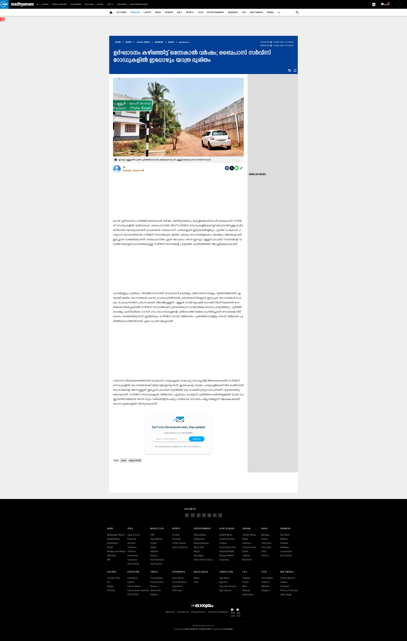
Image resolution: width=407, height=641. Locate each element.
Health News (226, 529)
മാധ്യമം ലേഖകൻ (133, 170)
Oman (153, 543)
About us (170, 612)
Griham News (249, 535)
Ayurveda (224, 559)
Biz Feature (286, 555)
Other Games (179, 543)
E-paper (45, 4)
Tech (264, 572)
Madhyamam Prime (138, 4)
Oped (130, 529)
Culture (111, 572)
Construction (249, 547)
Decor (245, 551)
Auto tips (177, 590)
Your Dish (266, 547)
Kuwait (153, 555)
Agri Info (223, 582)
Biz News (285, 535)
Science (265, 582)
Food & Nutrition (227, 547)
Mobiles (265, 586)
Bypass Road (135, 460)
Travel (270, 12)
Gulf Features (157, 559)
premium (135, 12)
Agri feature (225, 590)
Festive (265, 555)
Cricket (176, 535)
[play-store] (233, 612)
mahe (123, 460)
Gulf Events (156, 564)
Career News (134, 586)
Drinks (264, 539)
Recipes (265, 535)
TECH (200, 12)
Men (244, 586)
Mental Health (226, 555)
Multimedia (256, 12)
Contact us (183, 612)
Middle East (157, 529)
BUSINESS (285, 529)
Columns (132, 547)
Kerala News (113, 539)
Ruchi (264, 529)
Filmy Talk (199, 547)
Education (133, 572)
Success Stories (227, 586)
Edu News (133, 578)
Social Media (201, 572)
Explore (154, 594)
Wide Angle (286, 594)
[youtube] (209, 515)
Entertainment (215, 12)
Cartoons (132, 559)
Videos (283, 582)
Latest (147, 12)
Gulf (179, 12)
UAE (152, 535)
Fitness (223, 543)
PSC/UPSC (133, 594)
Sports (190, 12)
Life (244, 12)
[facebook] (227, 168)
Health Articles (227, 539)
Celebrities (199, 539)
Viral (196, 582)
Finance (284, 543)
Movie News (200, 535)
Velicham (89, 4)
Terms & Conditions (192, 446)
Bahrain (154, 551)
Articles (131, 543)
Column (246, 555)
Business (233, 12)
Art (108, 582)
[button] (4, 4)
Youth (245, 582)
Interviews (133, 555)
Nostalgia (199, 555)
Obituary (111, 555)
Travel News (156, 578)
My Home (121, 12)
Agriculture (226, 572)
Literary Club (113, 578)
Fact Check (133, 564)
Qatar (153, 547)
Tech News (267, 578)
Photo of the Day (289, 590)
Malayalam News (115, 535)
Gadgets (265, 590)
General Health (226, 551)
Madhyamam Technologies (198, 629)
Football (176, 539)
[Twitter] (231, 168)
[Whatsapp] (236, 168)
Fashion (246, 578)
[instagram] (198, 515)
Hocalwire (227, 629)
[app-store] (239, 612)
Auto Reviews (179, 582)
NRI (108, 559)
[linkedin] (204, 515)
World (110, 547)
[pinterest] (220, 515)
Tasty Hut (266, 543)
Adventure (155, 590)
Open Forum (134, 535)
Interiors (246, 543)
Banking (284, 547)
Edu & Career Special (138, 590)
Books (100, 4)
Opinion (169, 12)
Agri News (224, 578)
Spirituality (247, 594)
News (158, 12)
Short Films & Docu (203, 559)
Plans (245, 539)
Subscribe (121, 4)
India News (112, 543)
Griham (246, 529)
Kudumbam (76, 4)
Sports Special (179, 547)
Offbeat (132, 551)
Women (246, 590)
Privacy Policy (198, 612)
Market (284, 539)
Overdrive (177, 586)
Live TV (110, 4)
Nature (153, 586)
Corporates (286, 551)
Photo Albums (287, 578)
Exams (131, 582)
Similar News (257, 174)
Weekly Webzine (59, 4)
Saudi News (156, 539)
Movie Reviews (201, 543)
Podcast (284, 586)
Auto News (177, 578)
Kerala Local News (116, 551)
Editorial (132, 539)
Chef (263, 551)
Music (197, 551)
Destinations (157, 582)
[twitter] (193, 515)
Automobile (179, 572)
